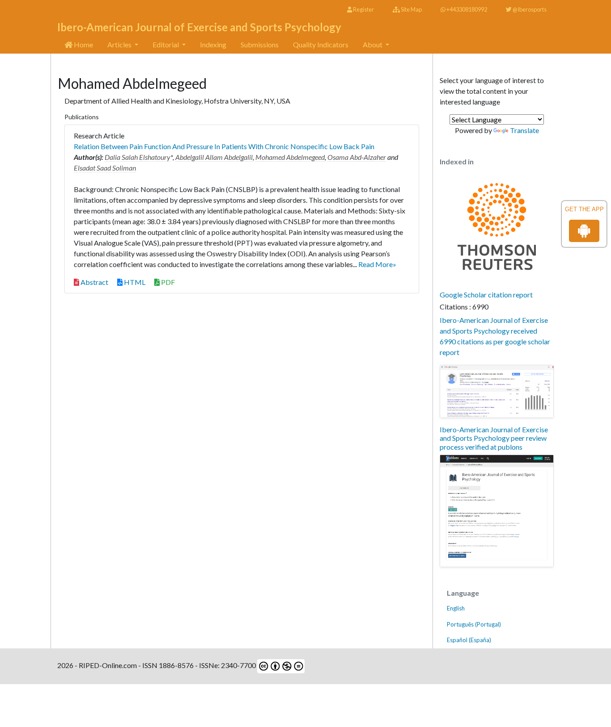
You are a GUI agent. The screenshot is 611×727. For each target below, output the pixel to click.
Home (82, 44)
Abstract (93, 282)
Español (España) (469, 639)
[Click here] (496, 391)
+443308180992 (466, 9)
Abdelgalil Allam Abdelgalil (214, 157)
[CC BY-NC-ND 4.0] (280, 665)
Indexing (213, 44)
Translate (524, 130)
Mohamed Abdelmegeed (290, 157)
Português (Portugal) (474, 624)
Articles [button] (120, 44)
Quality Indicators (320, 44)
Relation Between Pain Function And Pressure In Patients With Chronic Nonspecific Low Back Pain (224, 146)
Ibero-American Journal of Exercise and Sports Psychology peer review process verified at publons (494, 438)
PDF (167, 282)
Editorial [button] (166, 44)
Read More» (377, 264)
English (456, 608)
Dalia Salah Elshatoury (137, 157)
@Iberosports (529, 9)
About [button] (373, 44)
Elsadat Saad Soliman (105, 167)
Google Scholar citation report (486, 294)
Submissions (260, 44)
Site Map (411, 9)
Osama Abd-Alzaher (356, 157)
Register (363, 9)
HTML (134, 282)
